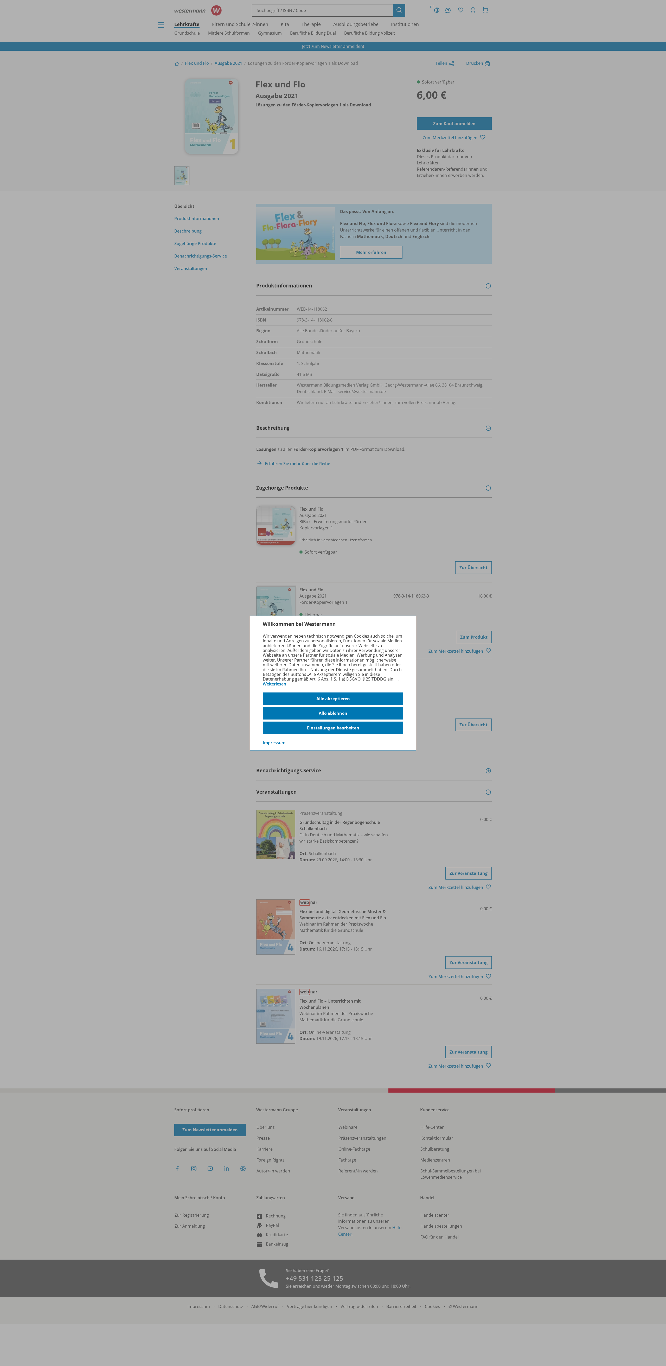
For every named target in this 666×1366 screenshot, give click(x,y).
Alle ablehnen (333, 713)
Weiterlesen (274, 684)
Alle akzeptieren (333, 699)
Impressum (274, 743)
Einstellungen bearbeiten (333, 728)
